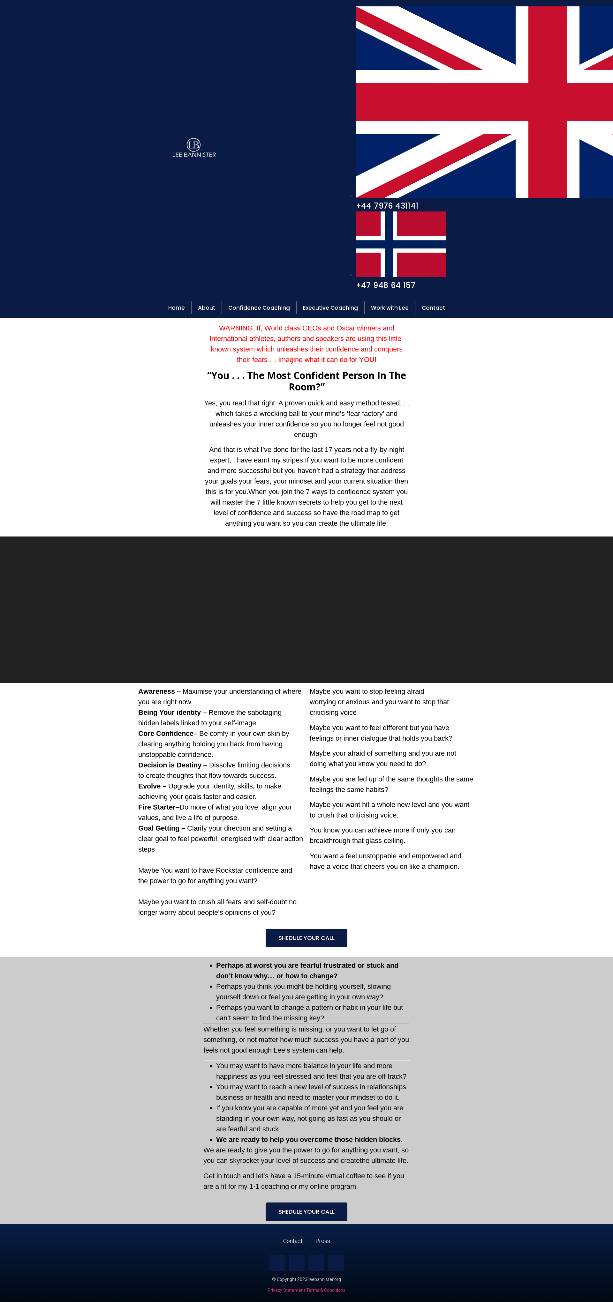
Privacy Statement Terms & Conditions (306, 1290)
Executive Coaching (330, 308)
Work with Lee (390, 308)
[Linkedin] (297, 1263)
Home (176, 308)
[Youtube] (336, 1263)
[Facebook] (277, 1263)
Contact (433, 308)
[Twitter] (316, 1263)
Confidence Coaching (259, 308)
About (206, 308)
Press (322, 1241)
